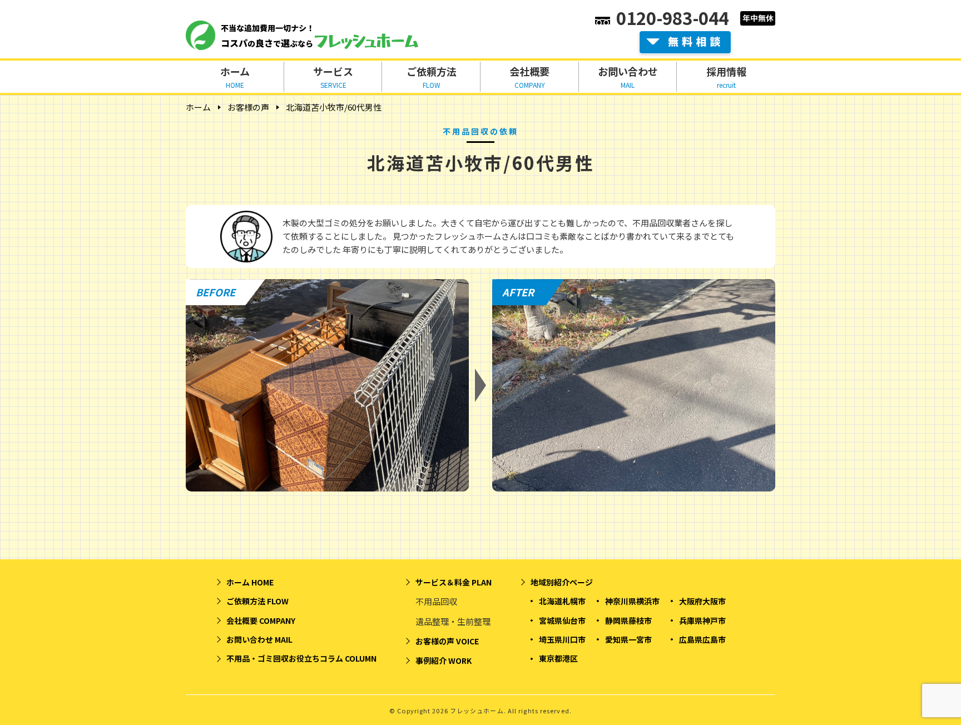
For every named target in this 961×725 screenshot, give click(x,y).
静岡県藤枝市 (628, 620)
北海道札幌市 (562, 601)
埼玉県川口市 (562, 639)
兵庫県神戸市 (702, 620)
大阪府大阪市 (702, 601)
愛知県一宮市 (628, 639)
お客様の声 (248, 107)
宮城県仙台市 (562, 620)
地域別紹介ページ (562, 582)
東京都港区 (558, 658)
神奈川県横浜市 (632, 601)
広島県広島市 (702, 639)
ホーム (198, 107)
